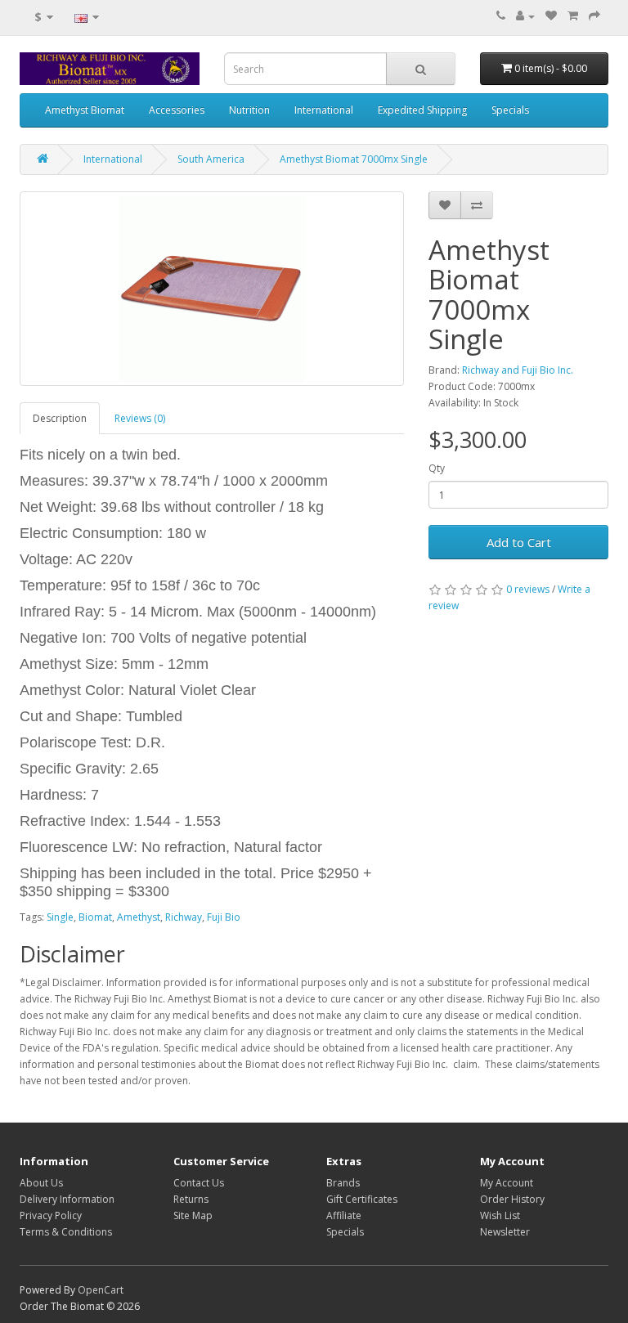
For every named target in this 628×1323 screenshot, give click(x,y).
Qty (436, 468)
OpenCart (100, 1290)
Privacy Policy (51, 1215)
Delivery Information (67, 1199)
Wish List (500, 1215)
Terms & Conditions (66, 1232)
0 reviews (528, 589)
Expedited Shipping (422, 110)
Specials (510, 110)
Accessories (176, 110)
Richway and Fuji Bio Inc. (517, 370)
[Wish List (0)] (551, 16)
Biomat (95, 917)
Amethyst (138, 917)
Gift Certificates (361, 1199)
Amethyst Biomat (84, 110)
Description (60, 418)
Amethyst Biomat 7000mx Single (354, 159)
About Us (41, 1183)
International (323, 110)
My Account (506, 1183)
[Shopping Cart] (572, 16)
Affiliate (343, 1215)
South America (210, 159)
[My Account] (525, 16)
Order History (512, 1199)
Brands (343, 1183)
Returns (191, 1199)
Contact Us (198, 1183)
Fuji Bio (223, 917)
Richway (183, 917)
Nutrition (249, 110)
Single (60, 917)
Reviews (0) (139, 418)
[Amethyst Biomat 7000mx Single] (212, 288)
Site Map (193, 1215)
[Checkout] (594, 16)
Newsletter (505, 1232)
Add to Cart (519, 542)
